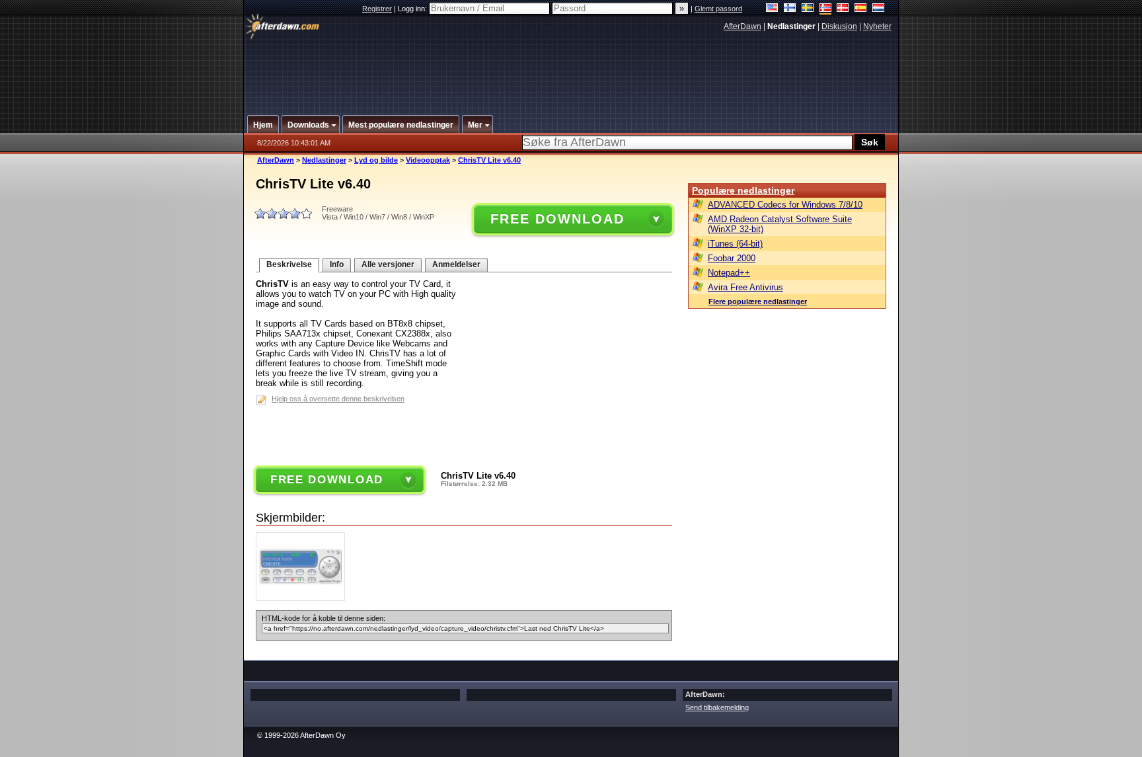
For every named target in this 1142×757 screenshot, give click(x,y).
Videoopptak (428, 160)
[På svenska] (808, 9)
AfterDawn (742, 26)
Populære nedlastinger (743, 190)
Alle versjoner (388, 264)
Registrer (377, 9)
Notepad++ (729, 273)
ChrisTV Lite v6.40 (489, 160)
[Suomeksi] (790, 9)
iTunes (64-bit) (735, 244)
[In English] (772, 9)
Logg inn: (413, 9)
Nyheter (877, 26)
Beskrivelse (289, 264)
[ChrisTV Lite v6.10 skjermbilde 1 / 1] (304, 598)
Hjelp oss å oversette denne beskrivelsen (338, 399)
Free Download (557, 219)
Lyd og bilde (376, 160)
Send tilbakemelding (717, 707)
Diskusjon (839, 26)
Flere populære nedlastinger (757, 301)
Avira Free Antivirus (745, 287)
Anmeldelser (456, 264)
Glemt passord (718, 9)
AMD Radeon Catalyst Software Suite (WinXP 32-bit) (780, 224)
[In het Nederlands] (878, 9)
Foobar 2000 (731, 258)
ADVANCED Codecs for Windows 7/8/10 (785, 205)
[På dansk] (843, 9)
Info (337, 264)
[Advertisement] (571, 68)
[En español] (861, 9)
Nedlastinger (324, 160)
